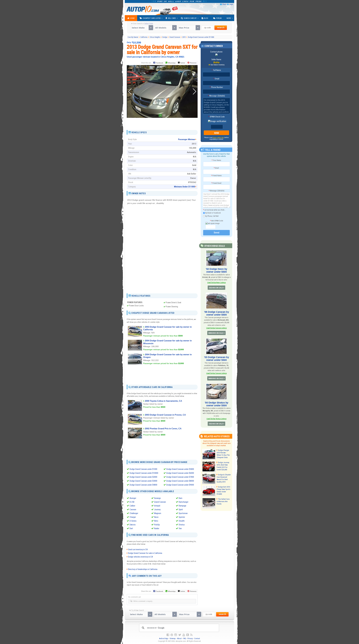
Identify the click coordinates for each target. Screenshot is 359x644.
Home (132, 18)
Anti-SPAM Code (216, 221)
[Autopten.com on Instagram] (175, 635)
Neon (156, 517)
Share (224, 4)
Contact (197, 638)
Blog (206, 18)
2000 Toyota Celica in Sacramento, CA (163, 401)
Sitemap (173, 638)
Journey (157, 509)
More (229, 18)
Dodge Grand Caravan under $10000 (144, 473)
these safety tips (218, 137)
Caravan (133, 509)
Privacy (190, 638)
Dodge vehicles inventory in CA (140, 557)
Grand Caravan (160, 502)
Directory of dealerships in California (142, 569)
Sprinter (182, 517)
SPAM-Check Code (216, 117)
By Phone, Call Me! (212, 216)
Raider (156, 528)
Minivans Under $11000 (184, 186)
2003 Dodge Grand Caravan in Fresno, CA (165, 415)
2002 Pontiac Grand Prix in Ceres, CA (163, 428)
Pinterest (193, 63)
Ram (180, 498)
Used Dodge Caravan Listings (216, 328)
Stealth (182, 521)
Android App (163, 638)
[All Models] (166, 27)
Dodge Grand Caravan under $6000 (180, 473)
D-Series (133, 521)
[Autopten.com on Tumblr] (187, 635)
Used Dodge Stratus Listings (216, 419)
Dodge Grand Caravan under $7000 (180, 477)
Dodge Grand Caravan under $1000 (143, 469)
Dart (131, 528)
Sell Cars (172, 18)
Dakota (132, 524)
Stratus (182, 524)
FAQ (184, 638)
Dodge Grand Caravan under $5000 (180, 469)
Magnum (157, 513)
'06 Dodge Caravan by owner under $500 (216, 313)
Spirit (181, 509)
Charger (133, 517)
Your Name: (216, 160)
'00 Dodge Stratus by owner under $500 (216, 404)
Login (231, 4)
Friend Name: (216, 175)
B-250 (132, 502)
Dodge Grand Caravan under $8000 (180, 481)
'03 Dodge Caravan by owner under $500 (216, 358)
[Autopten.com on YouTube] (183, 635)
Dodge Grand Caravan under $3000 (143, 481)
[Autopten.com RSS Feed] (191, 635)
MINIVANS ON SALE (215, 333)
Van (180, 528)
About (179, 638)
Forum (219, 18)
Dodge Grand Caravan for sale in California (145, 553)
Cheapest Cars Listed (152, 18)
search (220, 27)
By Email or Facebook (213, 213)
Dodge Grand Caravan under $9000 (180, 485)
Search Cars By (190, 18)
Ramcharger (183, 502)
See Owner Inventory (217, 65)
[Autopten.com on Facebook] (168, 635)
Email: (216, 79)
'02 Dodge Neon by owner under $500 (216, 270)
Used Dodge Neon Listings (216, 282)
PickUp (157, 524)
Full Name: (216, 70)
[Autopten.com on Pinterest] (172, 635)
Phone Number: (216, 87)
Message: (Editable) (216, 96)
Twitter (182, 63)
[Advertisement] (162, 123)
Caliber (132, 505)
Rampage (182, 505)
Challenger (134, 513)
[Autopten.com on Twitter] (179, 635)
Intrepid (157, 505)
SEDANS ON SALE (216, 288)
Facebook (159, 63)
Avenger (133, 498)
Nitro (156, 521)
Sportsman (183, 513)
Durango (157, 498)
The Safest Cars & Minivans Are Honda (223, 501)
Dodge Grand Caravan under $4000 (143, 485)
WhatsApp (172, 63)
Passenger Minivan (186, 139)
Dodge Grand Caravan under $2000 (143, 477)
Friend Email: (216, 183)
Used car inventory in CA (138, 549)
